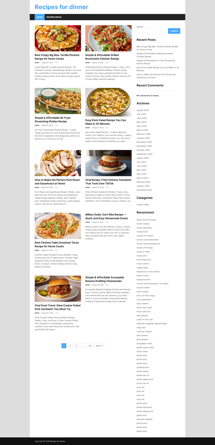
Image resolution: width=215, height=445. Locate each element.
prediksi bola (143, 367)
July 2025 (141, 162)
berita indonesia (144, 407)
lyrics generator (144, 299)
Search (140, 26)
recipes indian (143, 287)
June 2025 (142, 166)
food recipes (143, 291)
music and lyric (144, 311)
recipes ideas (143, 204)
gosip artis (142, 415)
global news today (145, 347)
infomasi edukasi (144, 419)
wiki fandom (142, 335)
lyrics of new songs (146, 295)
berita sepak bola (145, 379)
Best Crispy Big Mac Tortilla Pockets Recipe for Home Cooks (157, 48)
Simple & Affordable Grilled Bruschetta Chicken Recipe (155, 55)
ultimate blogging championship (152, 323)
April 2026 (142, 126)
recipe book (142, 231)
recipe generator (144, 227)
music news (142, 351)
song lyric (141, 327)
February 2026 (143, 134)
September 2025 (145, 154)
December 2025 (144, 142)
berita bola (142, 355)
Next (99, 346)
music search (143, 263)
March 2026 (142, 130)
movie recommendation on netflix (152, 283)
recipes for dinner (145, 235)
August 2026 (143, 110)
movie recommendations (148, 243)
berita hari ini (143, 375)
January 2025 (143, 186)
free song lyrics (144, 259)
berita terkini (143, 371)
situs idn (140, 387)
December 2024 (144, 190)
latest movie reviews (146, 219)
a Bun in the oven (145, 319)
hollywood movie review (148, 271)
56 (90, 346)
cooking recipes (144, 331)
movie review (143, 223)
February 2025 (143, 182)
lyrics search (142, 303)
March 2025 (142, 178)
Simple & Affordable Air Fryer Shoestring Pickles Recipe (156, 62)
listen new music (144, 307)
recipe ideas (142, 267)
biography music (144, 343)
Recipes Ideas (54, 17)
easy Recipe (142, 315)
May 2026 (141, 122)
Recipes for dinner (61, 7)
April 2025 (142, 174)
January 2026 (143, 138)
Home (40, 17)
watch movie (143, 275)
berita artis (142, 359)
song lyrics (142, 255)
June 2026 (142, 118)
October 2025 (143, 150)
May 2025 (141, 170)
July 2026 (141, 114)
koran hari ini (143, 383)
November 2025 (144, 146)
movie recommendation (148, 239)
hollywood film (144, 279)
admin (37, 62)
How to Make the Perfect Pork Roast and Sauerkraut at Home (156, 76)
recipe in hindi (143, 251)
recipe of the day (145, 247)
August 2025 (143, 158)
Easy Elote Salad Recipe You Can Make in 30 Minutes (158, 69)
